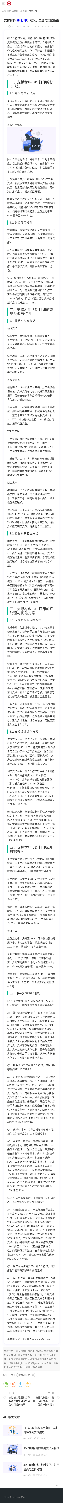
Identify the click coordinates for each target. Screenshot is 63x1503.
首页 (4, 10)
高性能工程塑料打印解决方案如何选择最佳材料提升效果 (19, 1401)
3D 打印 (23, 10)
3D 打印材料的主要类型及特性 (41, 1448)
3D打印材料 (13, 10)
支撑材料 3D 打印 (31, 82)
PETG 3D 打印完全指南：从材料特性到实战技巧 (40, 1430)
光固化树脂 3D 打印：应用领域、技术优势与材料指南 (43, 1401)
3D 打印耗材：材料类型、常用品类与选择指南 (41, 1467)
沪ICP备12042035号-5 (14, 1497)
